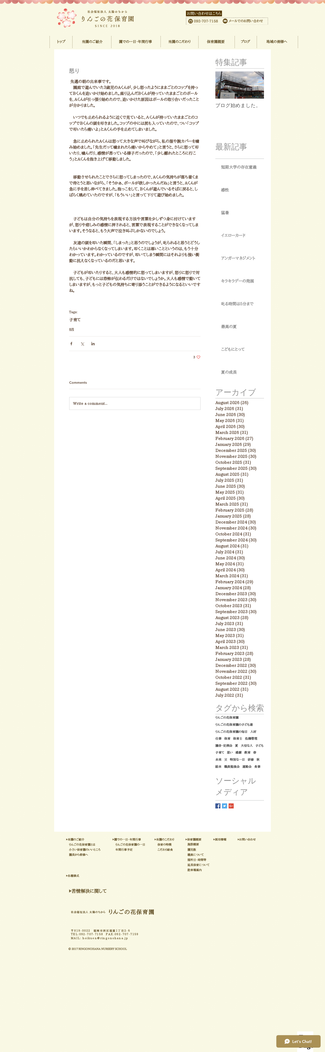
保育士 (237, 738)
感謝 (238, 752)
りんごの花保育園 (227, 717)
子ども (259, 745)
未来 (218, 759)
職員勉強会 (232, 766)
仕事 (218, 738)
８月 (71, 329)
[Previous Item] (222, 85)
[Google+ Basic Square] (231, 805)
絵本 (218, 766)
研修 (251, 759)
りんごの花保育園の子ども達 (234, 724)
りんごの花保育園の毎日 (231, 731)
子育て (75, 320)
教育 (247, 752)
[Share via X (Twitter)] (82, 344)
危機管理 (251, 738)
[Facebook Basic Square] (217, 805)
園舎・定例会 (223, 745)
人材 (253, 731)
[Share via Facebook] (71, 344)
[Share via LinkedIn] (93, 344)
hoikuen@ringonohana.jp (105, 938)
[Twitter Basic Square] (224, 805)
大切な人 (247, 745)
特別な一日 (237, 759)
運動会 (247, 766)
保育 (227, 738)
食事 (257, 766)
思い (230, 752)
